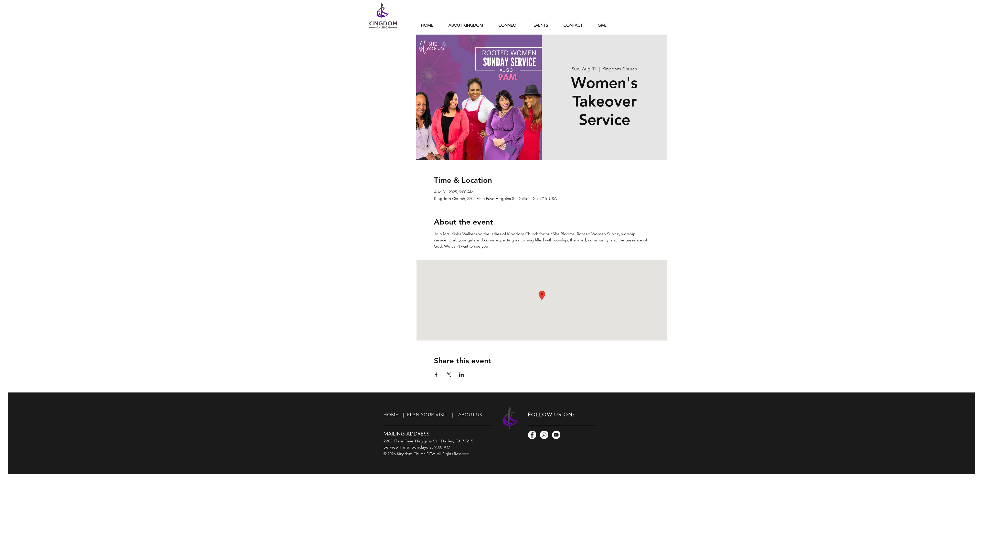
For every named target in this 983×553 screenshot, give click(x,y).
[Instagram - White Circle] (544, 435)
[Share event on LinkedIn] (461, 375)
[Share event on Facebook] (436, 375)
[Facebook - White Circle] (532, 435)
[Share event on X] (448, 375)
